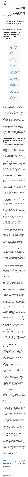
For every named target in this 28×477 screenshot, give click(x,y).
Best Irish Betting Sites (13, 61)
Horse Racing (12, 100)
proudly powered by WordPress (11, 475)
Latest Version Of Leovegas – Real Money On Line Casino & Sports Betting (14, 44)
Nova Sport (13, 14)
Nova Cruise (19, 13)
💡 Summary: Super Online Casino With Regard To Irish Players (14, 59)
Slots (10, 53)
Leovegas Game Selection (14, 51)
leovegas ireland (19, 313)
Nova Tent (17, 14)
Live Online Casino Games (14, 94)
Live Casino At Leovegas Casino (15, 70)
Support (11, 74)
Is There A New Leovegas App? (14, 85)
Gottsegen (23, 7)
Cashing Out (11, 52)
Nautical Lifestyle (22, 14)
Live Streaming (12, 99)
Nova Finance (15, 13)
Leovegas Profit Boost (13, 96)
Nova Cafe (23, 13)
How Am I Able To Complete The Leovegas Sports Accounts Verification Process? (15, 72)
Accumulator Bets (12, 86)
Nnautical (5, 455)
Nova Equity (18, 12)
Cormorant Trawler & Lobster (20, 8)
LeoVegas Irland (14, 455)
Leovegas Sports (12, 57)
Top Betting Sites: (12, 66)
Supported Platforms (13, 65)
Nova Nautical (7, 16)
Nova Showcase (22, 12)
